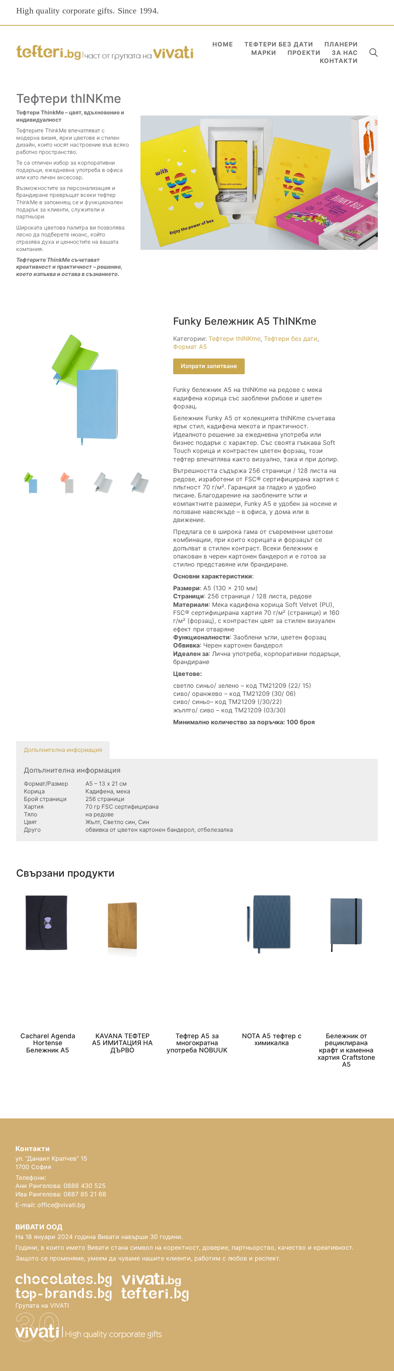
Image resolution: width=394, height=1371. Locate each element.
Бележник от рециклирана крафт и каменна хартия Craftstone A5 (346, 1050)
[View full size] (26, 328)
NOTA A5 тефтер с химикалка (272, 1039)
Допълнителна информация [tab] (63, 749)
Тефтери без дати (290, 338)
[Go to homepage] (104, 52)
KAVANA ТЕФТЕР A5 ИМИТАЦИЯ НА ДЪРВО (122, 1043)
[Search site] (373, 53)
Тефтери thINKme (234, 338)
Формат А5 (190, 346)
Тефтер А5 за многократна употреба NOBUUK (197, 1043)
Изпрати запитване (209, 366)
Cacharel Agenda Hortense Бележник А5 (47, 1043)
